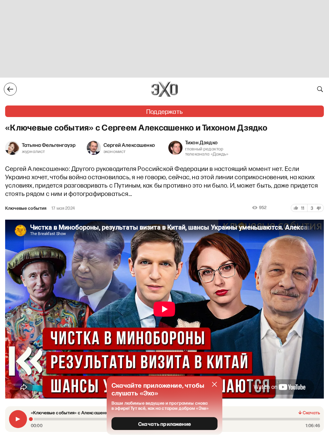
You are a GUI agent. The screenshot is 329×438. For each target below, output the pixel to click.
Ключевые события (25, 208)
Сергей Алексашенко (129, 144)
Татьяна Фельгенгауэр (49, 144)
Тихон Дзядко (201, 142)
